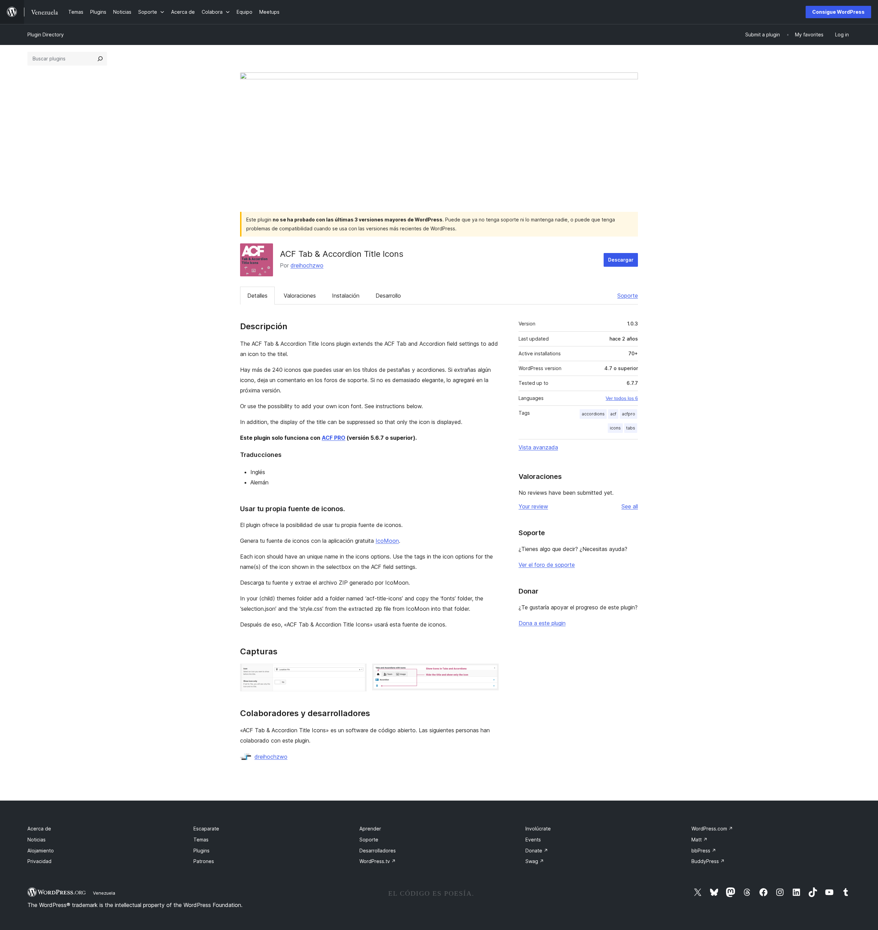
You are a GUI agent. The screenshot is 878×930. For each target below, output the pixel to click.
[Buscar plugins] (100, 59)
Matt (699, 839)
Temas (201, 839)
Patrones (203, 861)
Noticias (36, 839)
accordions (593, 413)
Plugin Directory (45, 34)
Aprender (370, 828)
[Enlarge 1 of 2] (357, 672)
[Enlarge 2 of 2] (489, 672)
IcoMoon (387, 540)
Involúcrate (538, 828)
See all (629, 506)
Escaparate (206, 828)
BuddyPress (708, 861)
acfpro (628, 413)
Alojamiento (40, 850)
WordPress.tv (377, 861)
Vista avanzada (538, 447)
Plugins (201, 850)
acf (613, 413)
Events (533, 839)
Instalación (345, 295)
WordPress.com (712, 828)
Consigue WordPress (838, 12)
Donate (536, 850)
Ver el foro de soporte (547, 564)
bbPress (703, 850)
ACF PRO (333, 437)
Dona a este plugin (542, 623)
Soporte (627, 295)
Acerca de (39, 828)
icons (615, 427)
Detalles (257, 295)
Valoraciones (300, 295)
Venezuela (104, 893)
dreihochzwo (306, 265)
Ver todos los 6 (622, 398)
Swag (534, 861)
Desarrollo (388, 295)
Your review (533, 506)
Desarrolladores (377, 850)
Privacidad (39, 861)
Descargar (620, 260)
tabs (630, 427)
